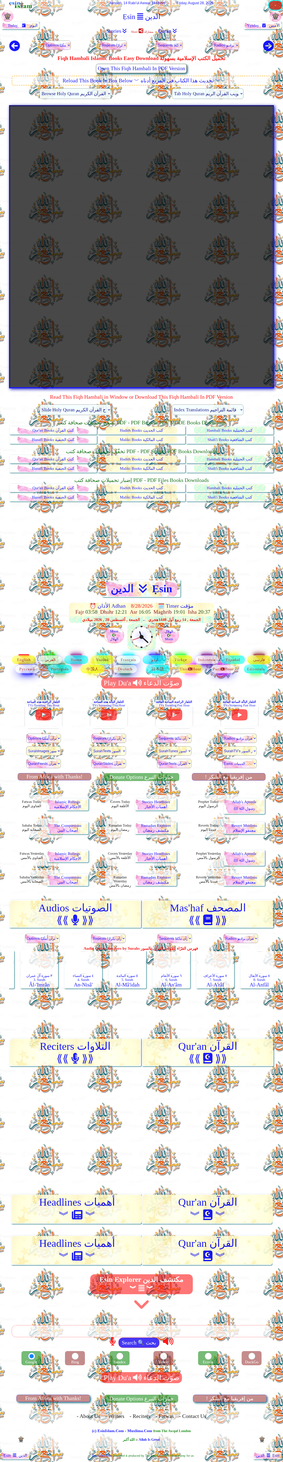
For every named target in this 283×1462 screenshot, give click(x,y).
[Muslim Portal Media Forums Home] (275, 9)
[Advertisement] (141, 541)
